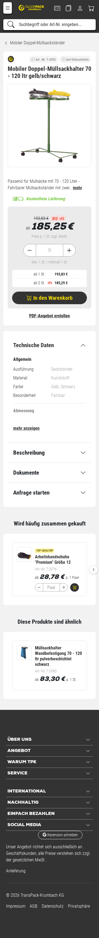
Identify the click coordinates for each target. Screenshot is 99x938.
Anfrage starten (31, 492)
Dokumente (26, 472)
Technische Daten (33, 345)
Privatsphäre (79, 906)
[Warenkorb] (91, 8)
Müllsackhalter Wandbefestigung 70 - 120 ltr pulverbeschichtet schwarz (58, 656)
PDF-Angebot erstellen (49, 315)
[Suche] (11, 24)
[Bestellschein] (57, 8)
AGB (33, 906)
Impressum (15, 906)
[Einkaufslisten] (68, 8)
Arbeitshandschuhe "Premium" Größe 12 (53, 559)
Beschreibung (29, 452)
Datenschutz (53, 906)
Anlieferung (16, 870)
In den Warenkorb (52, 298)
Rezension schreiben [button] (62, 835)
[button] (7, 8)
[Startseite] (31, 7)
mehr (77, 187)
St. (50, 250)
